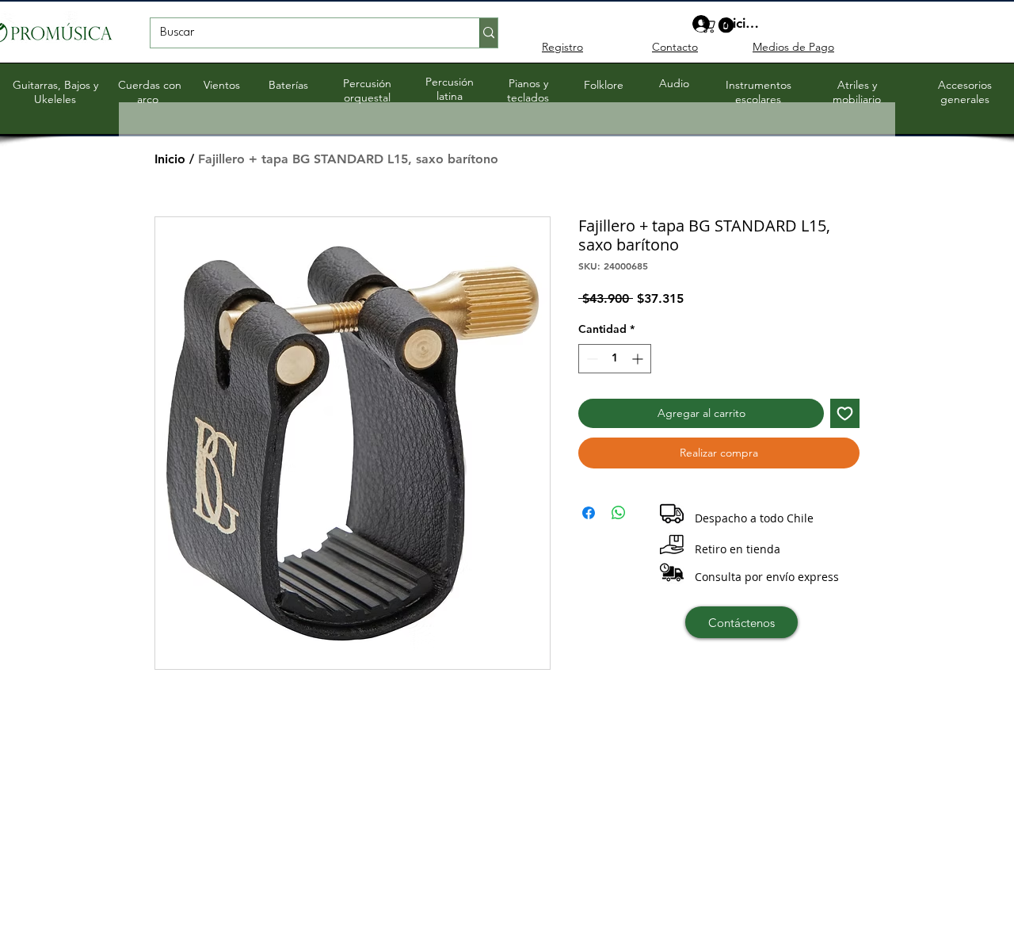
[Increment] (639, 359)
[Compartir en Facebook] (588, 512)
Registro (562, 47)
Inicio (169, 158)
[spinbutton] (614, 359)
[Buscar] (488, 33)
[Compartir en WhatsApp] (618, 512)
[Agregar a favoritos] (845, 413)
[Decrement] (590, 359)
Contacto (675, 47)
